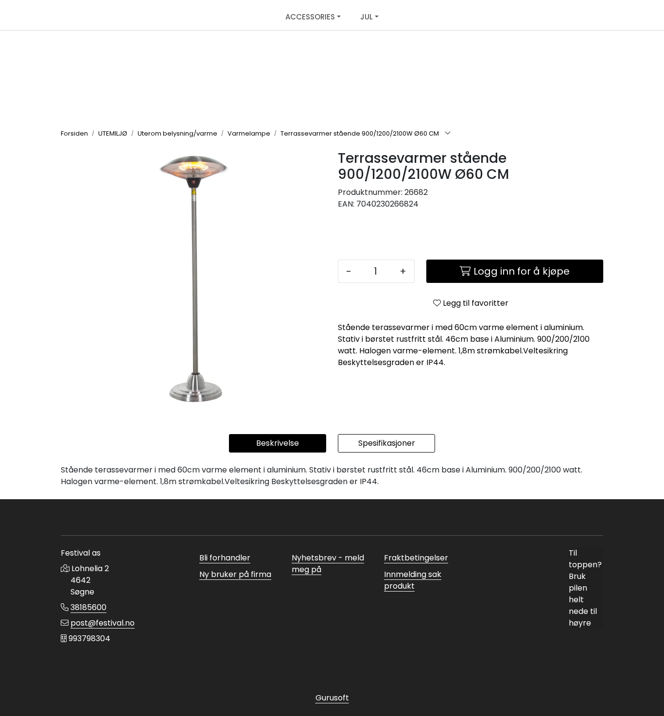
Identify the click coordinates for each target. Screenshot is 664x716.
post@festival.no (102, 623)
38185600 (88, 607)
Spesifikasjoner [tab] (386, 443)
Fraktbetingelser (416, 557)
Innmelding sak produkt (412, 580)
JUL (366, 17)
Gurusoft (332, 697)
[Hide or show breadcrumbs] (448, 133)
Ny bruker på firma (235, 574)
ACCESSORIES (310, 17)
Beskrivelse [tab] (277, 443)
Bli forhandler (224, 557)
